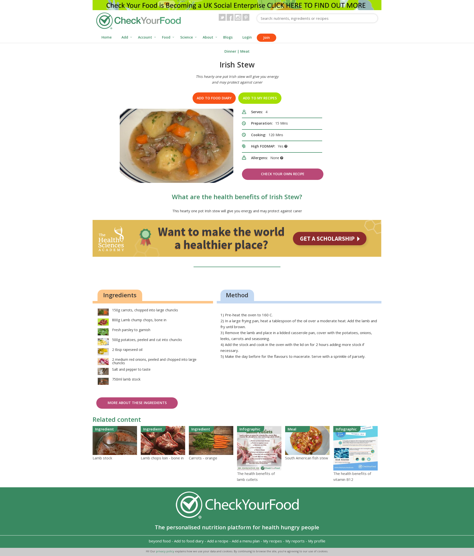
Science (186, 37)
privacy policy (165, 551)
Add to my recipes (260, 98)
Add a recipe (217, 540)
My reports (295, 540)
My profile (316, 540)
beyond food (160, 540)
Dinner (230, 51)
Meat (245, 51)
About (208, 37)
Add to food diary (214, 98)
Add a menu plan (246, 540)
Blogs (228, 37)
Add (124, 37)
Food (166, 37)
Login (247, 37)
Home (106, 37)
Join (266, 37)
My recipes (272, 540)
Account (145, 37)
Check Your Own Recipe (282, 173)
